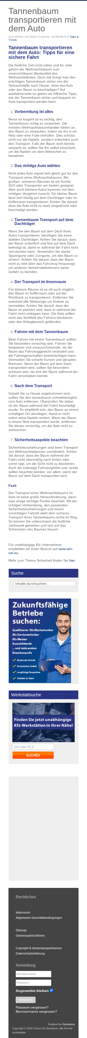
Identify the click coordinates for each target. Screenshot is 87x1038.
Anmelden (25, 1000)
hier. (72, 560)
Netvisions (69, 1024)
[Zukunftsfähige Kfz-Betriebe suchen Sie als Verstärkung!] (40, 682)
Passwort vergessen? (32, 1007)
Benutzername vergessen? (36, 1011)
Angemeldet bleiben (32, 991)
